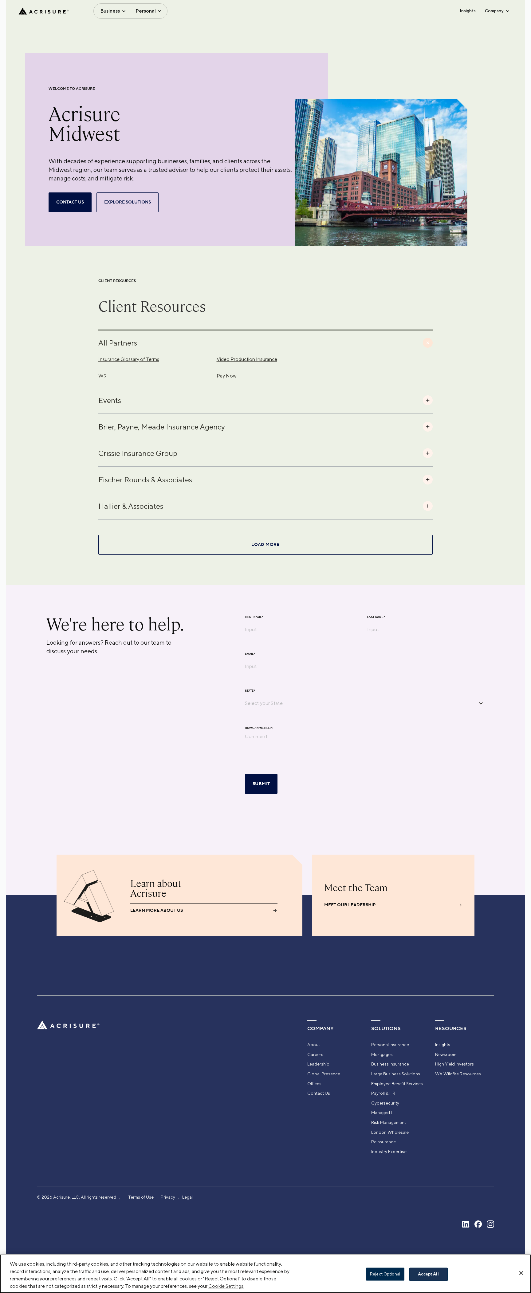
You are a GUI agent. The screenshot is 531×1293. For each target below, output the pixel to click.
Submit (261, 784)
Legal (187, 1197)
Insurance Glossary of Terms (128, 359)
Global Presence (323, 1073)
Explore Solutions (127, 202)
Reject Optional (385, 1274)
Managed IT (383, 1112)
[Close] (521, 1273)
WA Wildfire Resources (458, 1073)
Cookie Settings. (226, 1286)
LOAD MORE (265, 545)
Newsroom (445, 1054)
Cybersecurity (385, 1103)
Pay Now (227, 376)
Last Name (376, 616)
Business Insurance (390, 1064)
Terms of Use (141, 1197)
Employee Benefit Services (397, 1083)
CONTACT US (70, 202)
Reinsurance (383, 1141)
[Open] (481, 703)
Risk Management (388, 1122)
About (313, 1044)
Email (250, 653)
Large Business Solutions (395, 1073)
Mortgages (382, 1054)
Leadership (318, 1064)
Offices (314, 1083)
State (250, 690)
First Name (254, 616)
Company (494, 10)
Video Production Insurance (247, 359)
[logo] (43, 11)
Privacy (168, 1197)
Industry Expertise (389, 1151)
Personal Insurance (390, 1044)
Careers (315, 1054)
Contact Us (318, 1093)
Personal (146, 11)
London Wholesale (390, 1132)
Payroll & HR (383, 1093)
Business (110, 11)
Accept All (428, 1274)
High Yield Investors (454, 1064)
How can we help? (259, 727)
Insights (468, 10)
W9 (102, 376)
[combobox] (360, 703)
